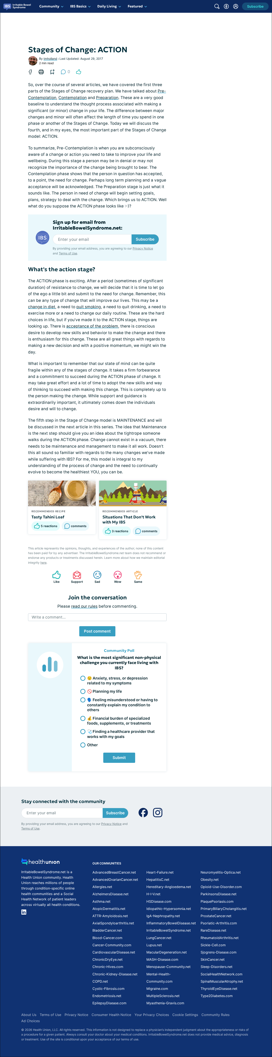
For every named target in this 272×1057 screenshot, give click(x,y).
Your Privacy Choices (152, 1015)
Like (54, 576)
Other (92, 745)
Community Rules (215, 1015)
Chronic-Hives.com (107, 967)
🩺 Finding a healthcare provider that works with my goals (121, 734)
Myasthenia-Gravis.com (165, 1003)
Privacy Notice (143, 248)
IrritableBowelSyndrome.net (168, 930)
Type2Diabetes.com (217, 996)
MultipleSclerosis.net (163, 996)
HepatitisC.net (157, 879)
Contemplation (72, 97)
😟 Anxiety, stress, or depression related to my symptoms (117, 680)
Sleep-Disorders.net (216, 967)
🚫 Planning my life (104, 691)
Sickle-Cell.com (213, 945)
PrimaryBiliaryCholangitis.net (224, 909)
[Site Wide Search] (217, 6)
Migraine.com (157, 988)
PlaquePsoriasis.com (217, 901)
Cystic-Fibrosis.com (108, 988)
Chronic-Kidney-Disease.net (114, 974)
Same (136, 576)
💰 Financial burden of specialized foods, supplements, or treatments (119, 720)
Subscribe (145, 239)
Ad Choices (30, 1021)
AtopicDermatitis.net (108, 909)
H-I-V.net (153, 894)
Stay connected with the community (63, 801)
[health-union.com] (40, 863)
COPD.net (100, 981)
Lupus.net (154, 945)
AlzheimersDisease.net (110, 894)
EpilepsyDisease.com (109, 1003)
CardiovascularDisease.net (113, 952)
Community (49, 6)
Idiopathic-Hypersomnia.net (168, 909)
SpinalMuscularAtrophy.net (222, 981)
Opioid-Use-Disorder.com (221, 887)
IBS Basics (78, 6)
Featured (135, 6)
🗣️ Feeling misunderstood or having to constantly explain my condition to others (122, 705)
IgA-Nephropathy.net (163, 916)
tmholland (50, 58)
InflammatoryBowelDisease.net (171, 923)
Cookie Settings (185, 1015)
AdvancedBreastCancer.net (114, 872)
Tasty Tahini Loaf (47, 516)
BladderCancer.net (107, 930)
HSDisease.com (158, 901)
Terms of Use (68, 253)
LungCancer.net (158, 938)
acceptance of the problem (92, 326)
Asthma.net (101, 901)
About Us (28, 1015)
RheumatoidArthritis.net (220, 938)
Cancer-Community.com (111, 945)
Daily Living (107, 6)
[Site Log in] (235, 6)
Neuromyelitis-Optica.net (221, 872)
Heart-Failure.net (160, 872)
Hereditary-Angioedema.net (168, 887)
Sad (94, 576)
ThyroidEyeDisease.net (219, 988)
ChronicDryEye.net (107, 959)
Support (75, 576)
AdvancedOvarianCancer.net (115, 879)
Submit (119, 757)
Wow (115, 576)
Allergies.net (102, 887)
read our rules (84, 606)
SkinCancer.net (213, 959)
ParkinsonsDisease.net (219, 894)
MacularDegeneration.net (166, 952)
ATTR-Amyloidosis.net (110, 916)
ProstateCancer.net (216, 916)
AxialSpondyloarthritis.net (113, 923)
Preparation (107, 97)
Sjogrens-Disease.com (219, 952)
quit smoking (88, 306)
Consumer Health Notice (111, 1015)
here (43, 562)
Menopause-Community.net (168, 967)
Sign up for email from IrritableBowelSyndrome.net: (87, 225)
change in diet (41, 306)
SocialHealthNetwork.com (221, 974)
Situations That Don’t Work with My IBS (129, 519)
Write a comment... (49, 617)
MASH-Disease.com (162, 959)
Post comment (97, 631)
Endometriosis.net (106, 996)
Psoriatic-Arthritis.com (219, 923)
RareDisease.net (213, 930)
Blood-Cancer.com (107, 938)
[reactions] (78, 72)
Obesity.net (210, 879)
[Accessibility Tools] (226, 6)
